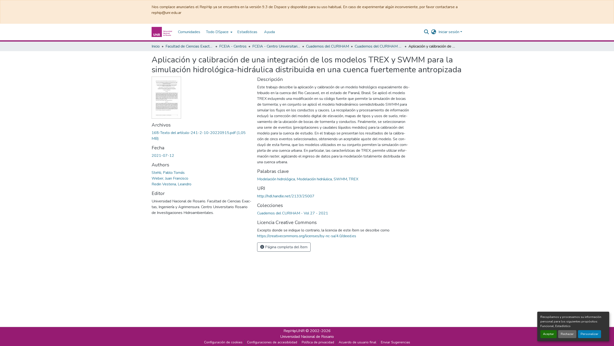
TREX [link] (353, 179)
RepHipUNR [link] (294, 331)
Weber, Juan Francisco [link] (170, 178)
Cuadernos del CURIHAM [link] (327, 46)
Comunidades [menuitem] (189, 32)
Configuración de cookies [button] (223, 342)
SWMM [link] (340, 179)
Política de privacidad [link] (318, 342)
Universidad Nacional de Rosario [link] (307, 336)
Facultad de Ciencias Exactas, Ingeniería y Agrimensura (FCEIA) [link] (189, 46)
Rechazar (567, 334)
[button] (162, 32)
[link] (201, 135)
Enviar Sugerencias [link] (395, 342)
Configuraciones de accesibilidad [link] (272, 342)
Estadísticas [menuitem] (247, 32)
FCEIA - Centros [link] (233, 46)
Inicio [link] (156, 46)
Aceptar (548, 334)
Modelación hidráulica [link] (314, 179)
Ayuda (269, 32)
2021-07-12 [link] (163, 155)
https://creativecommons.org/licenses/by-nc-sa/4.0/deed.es (306, 236)
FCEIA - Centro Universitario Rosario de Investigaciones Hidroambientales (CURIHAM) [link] (276, 46)
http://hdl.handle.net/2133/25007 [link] (285, 196)
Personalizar (589, 334)
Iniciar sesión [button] (449, 32)
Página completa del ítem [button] (285, 247)
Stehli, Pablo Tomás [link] (168, 172)
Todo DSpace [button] (217, 32)
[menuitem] (218, 32)
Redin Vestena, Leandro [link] (171, 184)
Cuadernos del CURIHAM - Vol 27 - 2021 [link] (379, 46)
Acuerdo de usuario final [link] (357, 342)
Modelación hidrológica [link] (276, 179)
